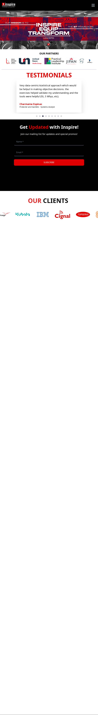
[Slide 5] (49, 116)
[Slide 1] (37, 116)
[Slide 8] (58, 116)
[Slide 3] (43, 116)
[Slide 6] (52, 116)
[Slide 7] (55, 116)
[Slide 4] (46, 116)
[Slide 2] (40, 116)
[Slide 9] (61, 116)
